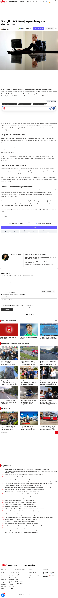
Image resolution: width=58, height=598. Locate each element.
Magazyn (17, 574)
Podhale (11, 577)
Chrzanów (3, 577)
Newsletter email (33, 572)
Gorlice (3, 582)
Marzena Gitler (5, 29)
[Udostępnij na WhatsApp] (24, 231)
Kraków (3, 572)
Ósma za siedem (19, 583)
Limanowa (3, 584)
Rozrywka (29, 2)
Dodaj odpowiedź (46, 291)
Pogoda (17, 572)
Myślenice (3, 588)
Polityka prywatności (34, 576)
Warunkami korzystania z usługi (16, 305)
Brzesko (3, 576)
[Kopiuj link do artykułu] (43, 231)
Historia (22, 2)
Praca (47, 2)
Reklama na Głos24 (33, 574)
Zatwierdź (6, 309)
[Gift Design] (52, 576)
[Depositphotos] (45, 576)
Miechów (3, 586)
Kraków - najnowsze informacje (15, 343)
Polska (16, 579)
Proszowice (11, 579)
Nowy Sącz (11, 572)
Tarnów (11, 584)
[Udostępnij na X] (33, 231)
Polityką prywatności (28, 305)
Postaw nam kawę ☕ (38, 28)
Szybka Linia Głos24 (38, 2)
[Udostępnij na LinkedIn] (14, 231)
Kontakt (31, 577)
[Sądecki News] (52, 572)
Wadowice (11, 586)
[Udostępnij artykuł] (56, 28)
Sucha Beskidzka (11, 582)
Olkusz (10, 574)
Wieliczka (11, 588)
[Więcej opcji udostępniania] (52, 231)
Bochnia (3, 574)
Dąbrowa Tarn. (3, 580)
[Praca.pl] (45, 572)
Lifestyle (17, 576)
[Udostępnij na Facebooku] (5, 231)
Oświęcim (11, 576)
